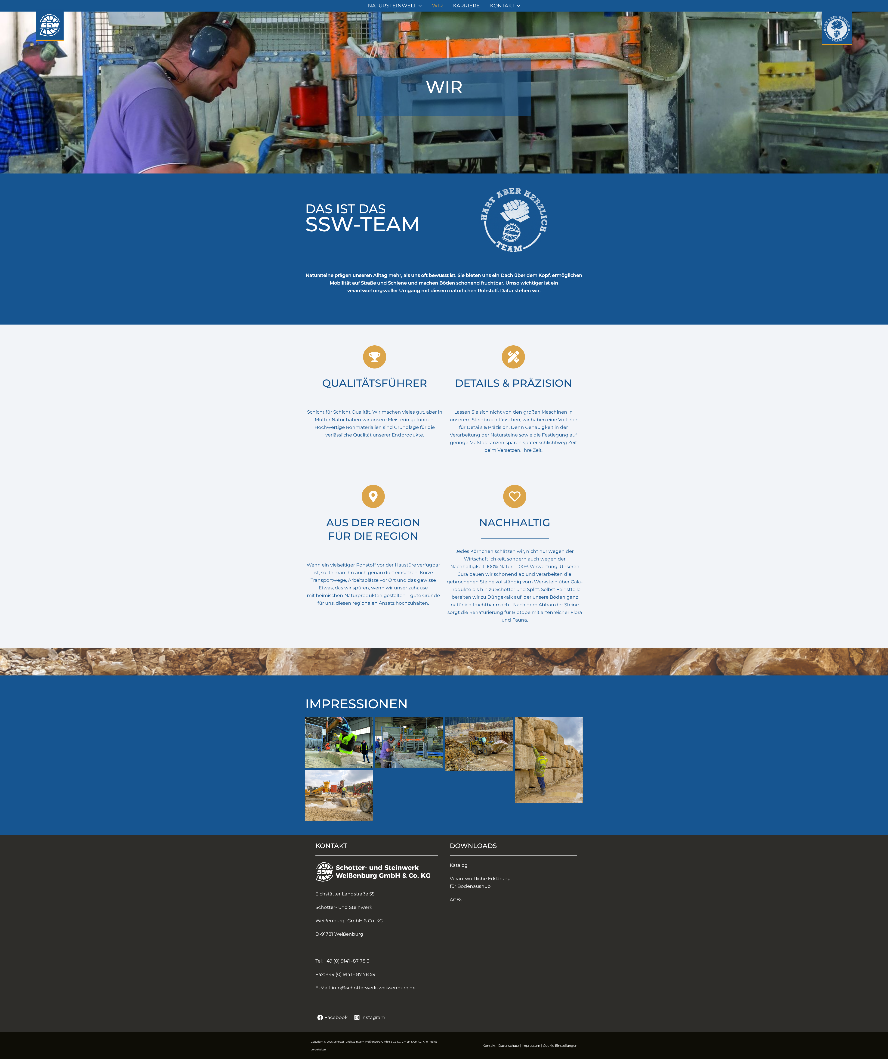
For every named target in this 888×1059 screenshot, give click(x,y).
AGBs (456, 899)
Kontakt (489, 1046)
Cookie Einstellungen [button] (560, 1046)
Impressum (531, 1046)
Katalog (459, 865)
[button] (419, 6)
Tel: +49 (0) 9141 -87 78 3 (342, 961)
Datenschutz (508, 1046)
